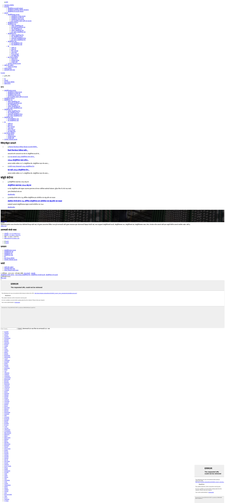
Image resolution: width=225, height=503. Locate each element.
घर (5, 79)
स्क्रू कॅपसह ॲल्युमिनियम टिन (22, 275)
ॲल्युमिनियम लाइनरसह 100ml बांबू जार (19, 185)
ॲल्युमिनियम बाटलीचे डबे (17, 18)
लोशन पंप (13, 49)
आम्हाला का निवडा (12, 66)
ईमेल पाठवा (3, 278)
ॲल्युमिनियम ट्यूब (12, 41)
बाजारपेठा (6, 6)
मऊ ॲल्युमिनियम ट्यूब (16, 44)
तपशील (13, 194)
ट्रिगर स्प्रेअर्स (15, 54)
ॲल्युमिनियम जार (12, 24)
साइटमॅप (33, 273)
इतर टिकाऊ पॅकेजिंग (13, 57)
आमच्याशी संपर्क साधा (9, 70)
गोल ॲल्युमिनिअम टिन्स (17, 36)
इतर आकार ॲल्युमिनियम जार (18, 32)
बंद (8, 46)
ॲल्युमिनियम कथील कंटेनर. (7, 275)
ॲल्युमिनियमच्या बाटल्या (13, 14)
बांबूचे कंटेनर (14, 59)
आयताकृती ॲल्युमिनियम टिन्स (18, 38)
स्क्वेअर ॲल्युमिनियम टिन (17, 35)
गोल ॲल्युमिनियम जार (16, 29)
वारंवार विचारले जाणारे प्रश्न (11, 270)
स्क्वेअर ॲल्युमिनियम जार (17, 30)
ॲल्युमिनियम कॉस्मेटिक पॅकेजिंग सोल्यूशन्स (18, 10)
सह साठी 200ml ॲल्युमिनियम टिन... (19, 170)
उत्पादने (6, 13)
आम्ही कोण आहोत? (9, 65)
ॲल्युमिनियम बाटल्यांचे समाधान (15, 8)
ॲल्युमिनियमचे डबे (8, 252)
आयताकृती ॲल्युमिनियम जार (18, 27)
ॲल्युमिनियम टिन (12, 33)
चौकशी (9, 194)
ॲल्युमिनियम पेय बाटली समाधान (15, 11)
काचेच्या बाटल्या (15, 60)
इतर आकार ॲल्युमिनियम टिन (18, 40)
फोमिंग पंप (13, 48)
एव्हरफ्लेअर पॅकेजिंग (9, 5)
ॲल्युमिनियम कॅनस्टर (13, 22)
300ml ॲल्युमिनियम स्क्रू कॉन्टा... (18, 160)
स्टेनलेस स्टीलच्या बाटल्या (14, 63)
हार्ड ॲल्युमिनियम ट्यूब (16, 43)
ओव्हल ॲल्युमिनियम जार (17, 25)
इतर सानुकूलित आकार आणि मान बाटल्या (21, 21)
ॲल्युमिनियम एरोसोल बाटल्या (18, 16)
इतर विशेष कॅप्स (15, 55)
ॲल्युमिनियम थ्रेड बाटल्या (17, 19)
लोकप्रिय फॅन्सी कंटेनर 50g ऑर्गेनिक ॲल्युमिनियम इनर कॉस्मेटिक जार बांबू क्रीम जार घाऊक (35, 201)
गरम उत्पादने (27, 273)
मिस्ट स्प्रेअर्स (14, 51)
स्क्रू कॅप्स (14, 52)
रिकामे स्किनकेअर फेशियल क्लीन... (18, 150)
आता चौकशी (4, 221)
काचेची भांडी (14, 62)
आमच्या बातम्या (8, 68)
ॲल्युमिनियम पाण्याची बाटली (38, 275)
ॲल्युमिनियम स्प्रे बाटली (52, 275)
